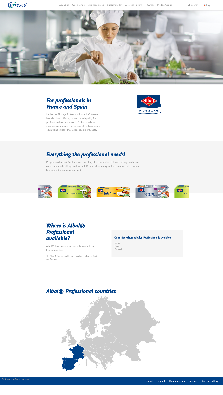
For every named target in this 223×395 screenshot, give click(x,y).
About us (64, 4)
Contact (149, 381)
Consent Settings (210, 381)
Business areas (96, 4)
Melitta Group (164, 4)
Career (150, 4)
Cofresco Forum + (134, 4)
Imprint (161, 381)
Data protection (177, 381)
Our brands (78, 4)
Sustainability (114, 4)
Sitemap (193, 381)
